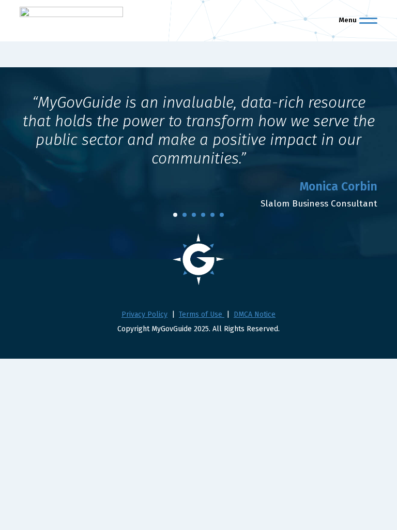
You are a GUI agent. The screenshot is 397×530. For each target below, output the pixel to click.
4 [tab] (203, 215)
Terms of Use (201, 314)
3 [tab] (194, 215)
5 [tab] (212, 215)
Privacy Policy (144, 314)
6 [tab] (222, 215)
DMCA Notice (255, 314)
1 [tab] (175, 215)
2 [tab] (184, 215)
